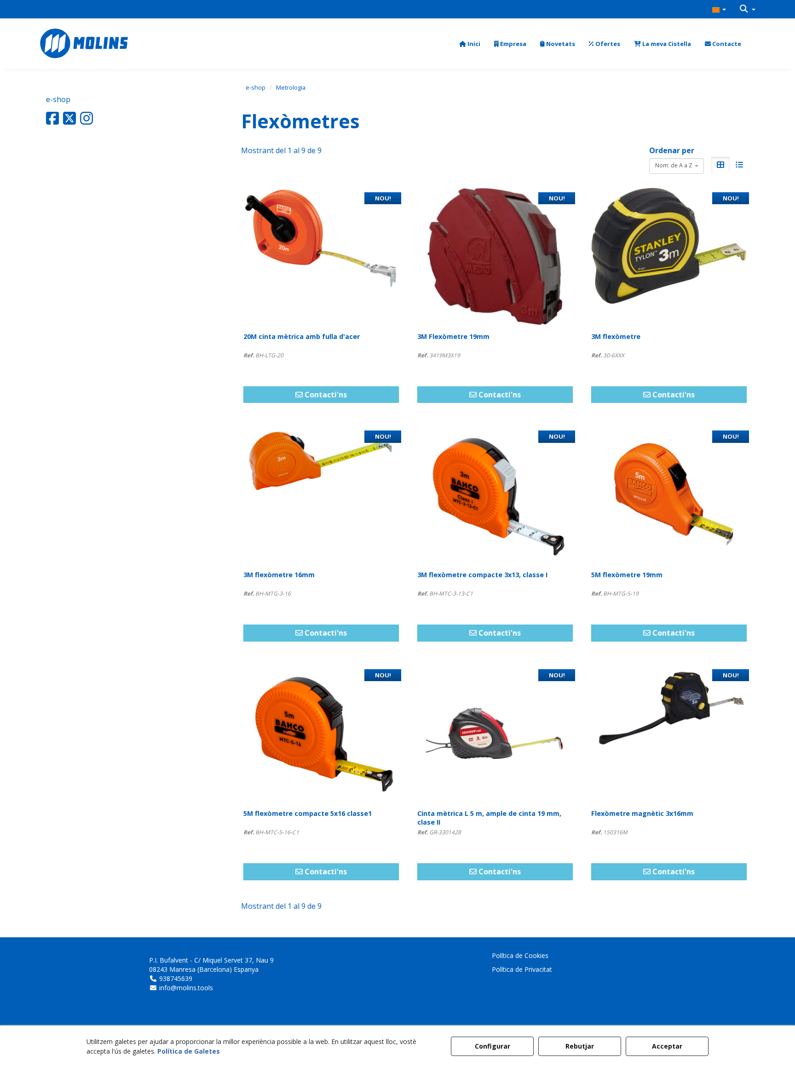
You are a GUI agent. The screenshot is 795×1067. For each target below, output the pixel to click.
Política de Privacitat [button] (522, 969)
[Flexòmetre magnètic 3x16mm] (669, 734)
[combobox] (676, 166)
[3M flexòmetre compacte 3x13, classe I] (495, 495)
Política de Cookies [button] (520, 955)
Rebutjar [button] (579, 1046)
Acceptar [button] (667, 1046)
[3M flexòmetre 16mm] (321, 495)
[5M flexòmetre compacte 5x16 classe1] (321, 734)
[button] (719, 9)
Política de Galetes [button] (188, 1051)
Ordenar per (671, 150)
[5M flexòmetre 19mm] (669, 495)
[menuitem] (719, 9)
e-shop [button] (58, 99)
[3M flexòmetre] (669, 257)
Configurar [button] (492, 1046)
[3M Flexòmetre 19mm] (495, 257)
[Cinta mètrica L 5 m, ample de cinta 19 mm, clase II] (495, 734)
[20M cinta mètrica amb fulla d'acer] (321, 257)
